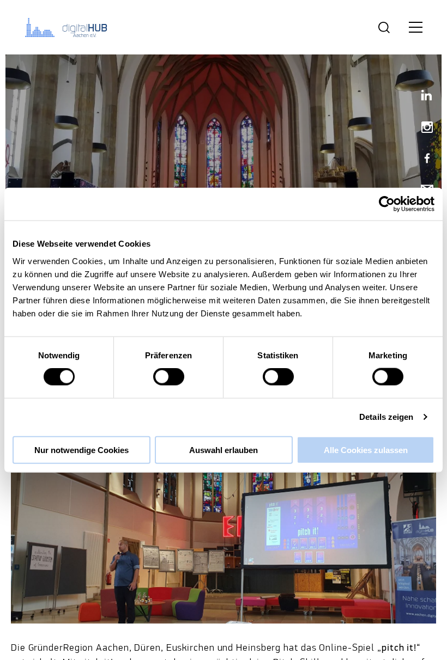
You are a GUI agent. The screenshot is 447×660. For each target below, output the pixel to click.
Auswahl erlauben (223, 449)
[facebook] (422, 159)
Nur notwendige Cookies (81, 449)
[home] (68, 27)
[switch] (168, 377)
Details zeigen (386, 416)
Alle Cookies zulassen (366, 449)
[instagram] (422, 128)
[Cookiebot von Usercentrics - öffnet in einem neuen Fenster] (386, 204)
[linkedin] (422, 97)
